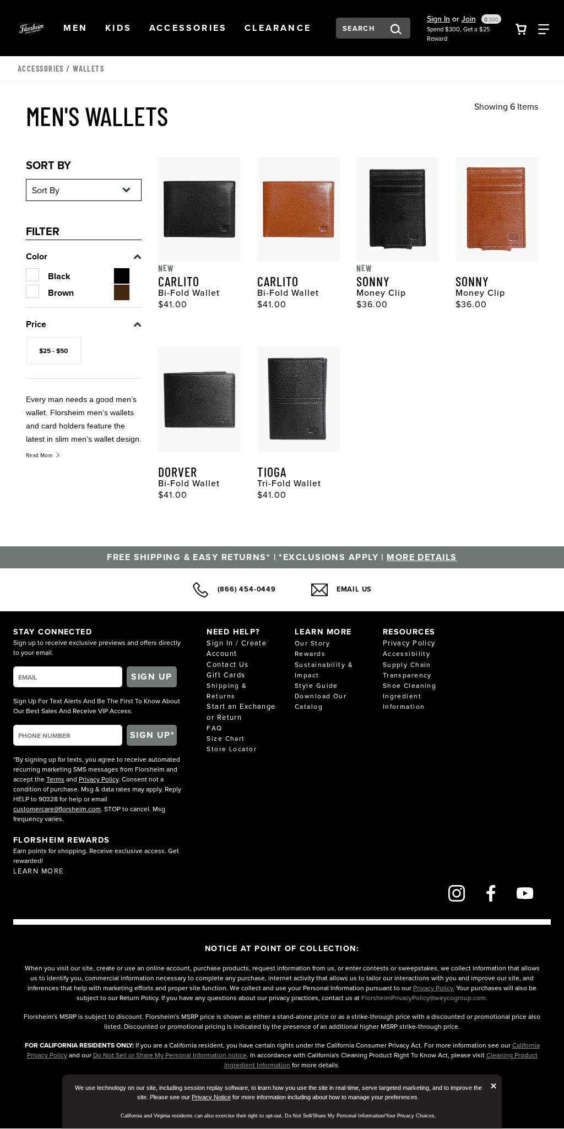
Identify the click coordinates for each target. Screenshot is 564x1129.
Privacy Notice (211, 1097)
